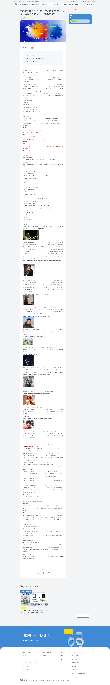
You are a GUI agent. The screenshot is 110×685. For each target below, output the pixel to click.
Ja (93, 1)
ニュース (65, 4)
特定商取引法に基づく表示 (60, 680)
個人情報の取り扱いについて (50, 680)
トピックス (59, 4)
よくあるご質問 (75, 655)
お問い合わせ (89, 1)
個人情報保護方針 (41, 680)
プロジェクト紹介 (44, 4)
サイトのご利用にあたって (33, 680)
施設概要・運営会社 (76, 662)
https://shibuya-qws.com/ (32, 526)
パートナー (25, 659)
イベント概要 (73, 9)
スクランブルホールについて (72, 1)
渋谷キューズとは (25, 4)
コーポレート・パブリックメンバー (29, 662)
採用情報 (74, 666)
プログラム (25, 655)
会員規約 (44, 655)
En (94, 1)
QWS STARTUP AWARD (73, 4)
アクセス (79, 1)
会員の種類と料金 (34, 4)
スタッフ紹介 (25, 666)
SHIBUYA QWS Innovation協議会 (33, 496)
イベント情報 (52, 4)
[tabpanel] (34, 601)
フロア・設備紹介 (26, 669)
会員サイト (84, 1)
